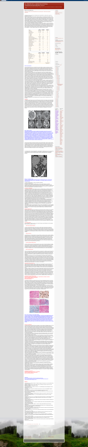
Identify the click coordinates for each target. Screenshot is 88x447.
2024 (56, 69)
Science (61, 138)
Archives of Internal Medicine (61, 116)
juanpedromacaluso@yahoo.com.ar (59, 38)
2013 (56, 102)
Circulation (61, 118)
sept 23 (58, 81)
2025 (56, 68)
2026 (56, 67)
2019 (56, 73)
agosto (57, 91)
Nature (60, 132)
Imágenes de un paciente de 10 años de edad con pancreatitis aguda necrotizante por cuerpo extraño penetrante (59, 152)
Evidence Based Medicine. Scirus (61, 122)
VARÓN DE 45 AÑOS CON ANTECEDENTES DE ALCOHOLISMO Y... (60, 85)
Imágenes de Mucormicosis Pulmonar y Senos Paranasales (58, 147)
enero (57, 97)
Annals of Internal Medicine (61, 114)
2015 (56, 100)
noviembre (58, 76)
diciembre (58, 75)
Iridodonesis (56, 149)
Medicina (61, 127)
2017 (56, 98)
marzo (57, 95)
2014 (56, 101)
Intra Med (61, 123)
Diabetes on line (61, 120)
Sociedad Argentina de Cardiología (61, 140)
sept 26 (58, 80)
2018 (56, 74)
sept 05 (58, 88)
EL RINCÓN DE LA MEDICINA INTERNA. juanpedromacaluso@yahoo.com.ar (36, 4)
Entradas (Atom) (29, 438)
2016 (56, 99)
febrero (57, 96)
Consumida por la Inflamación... (58, 156)
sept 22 (58, 82)
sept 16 (58, 83)
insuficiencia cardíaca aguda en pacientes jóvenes (58, 13)
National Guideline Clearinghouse (61, 131)
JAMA (60, 124)
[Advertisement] (39, 431)
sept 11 (58, 86)
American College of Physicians (61, 112)
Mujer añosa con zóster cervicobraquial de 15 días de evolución (58, 154)
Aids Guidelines (61, 110)
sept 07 (58, 87)
